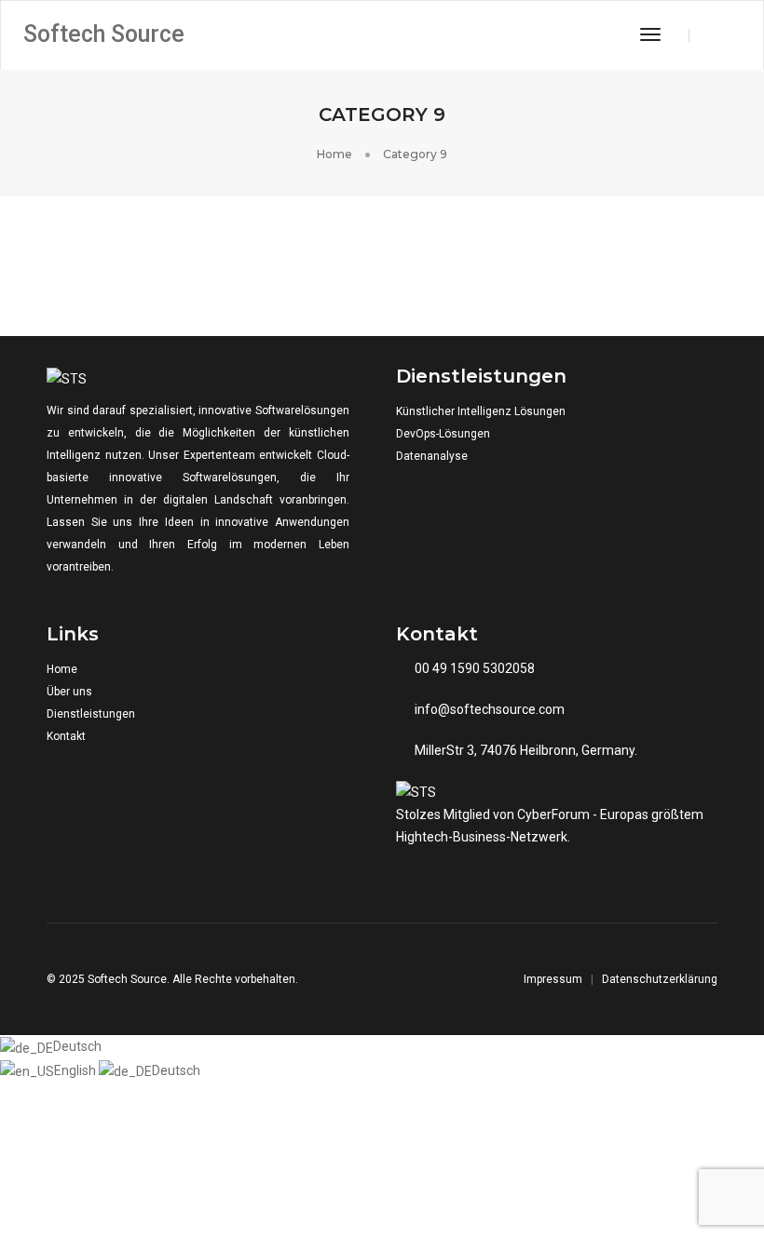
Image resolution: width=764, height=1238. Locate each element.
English (76, 1070)
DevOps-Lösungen (443, 433)
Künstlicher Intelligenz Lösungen (481, 411)
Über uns (69, 691)
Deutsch (77, 1046)
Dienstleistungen (91, 713)
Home (62, 669)
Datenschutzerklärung (659, 979)
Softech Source (103, 33)
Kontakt (66, 736)
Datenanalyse (432, 456)
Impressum (553, 979)
